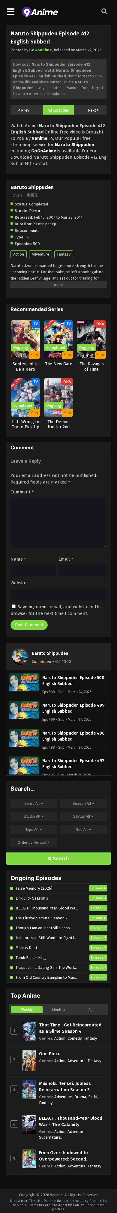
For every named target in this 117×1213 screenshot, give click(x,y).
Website (18, 583)
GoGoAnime (40, 50)
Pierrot (35, 210)
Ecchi (92, 1097)
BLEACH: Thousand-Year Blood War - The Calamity (70, 1121)
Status (81, 816)
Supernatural (50, 1137)
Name (18, 559)
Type (32, 829)
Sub (82, 829)
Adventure (40, 254)
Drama (80, 1097)
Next (92, 110)
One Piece (50, 1053)
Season (82, 803)
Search (60, 858)
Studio (32, 816)
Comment (22, 492)
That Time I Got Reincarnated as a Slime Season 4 (70, 1028)
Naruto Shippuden (50, 653)
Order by (32, 842)
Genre (32, 803)
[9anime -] (40, 15)
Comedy (74, 1038)
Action (18, 254)
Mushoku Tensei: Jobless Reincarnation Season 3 (65, 1086)
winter (35, 230)
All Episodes (58, 110)
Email (65, 559)
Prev (24, 110)
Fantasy (63, 254)
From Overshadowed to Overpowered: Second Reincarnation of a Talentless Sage (70, 1156)
